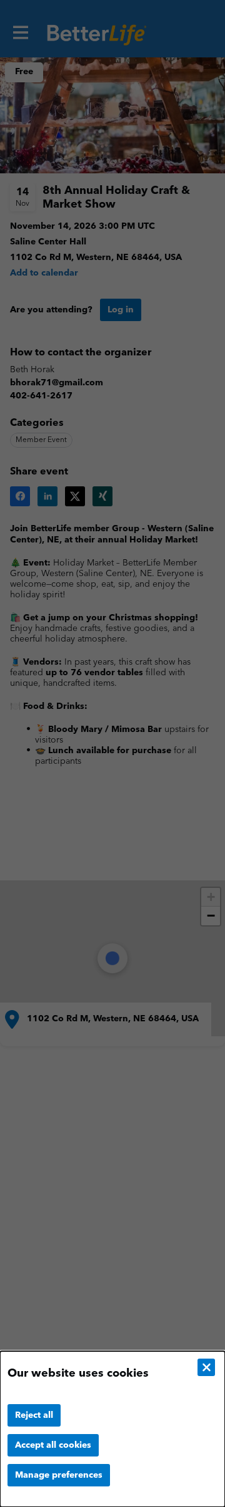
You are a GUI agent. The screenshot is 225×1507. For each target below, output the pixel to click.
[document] (112, 1429)
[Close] (206, 1367)
